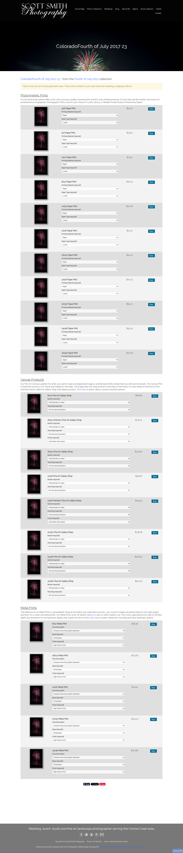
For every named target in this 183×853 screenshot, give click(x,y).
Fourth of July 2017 (86, 79)
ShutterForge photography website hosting (114, 847)
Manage (180, 1)
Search (135, 9)
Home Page (79, 9)
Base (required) (57, 634)
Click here (81, 389)
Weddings (108, 9)
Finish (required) (53, 438)
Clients (158, 9)
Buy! (151, 109)
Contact (158, 13)
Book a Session (147, 9)
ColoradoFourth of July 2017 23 (40, 79)
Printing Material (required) (71, 112)
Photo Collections (94, 9)
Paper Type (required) (69, 119)
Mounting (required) (55, 406)
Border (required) (54, 399)
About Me (126, 9)
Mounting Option (58, 627)
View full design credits (139, 847)
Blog (117, 9)
